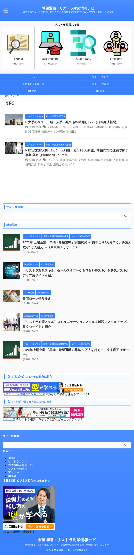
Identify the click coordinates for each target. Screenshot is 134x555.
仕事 (102, 91)
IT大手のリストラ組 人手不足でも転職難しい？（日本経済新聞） (72, 122)
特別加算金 (45, 164)
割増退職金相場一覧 (33, 84)
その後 (82, 159)
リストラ (65, 127)
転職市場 (63, 131)
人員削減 (118, 159)
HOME (33, 77)
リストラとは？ (100, 77)
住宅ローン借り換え (37, 298)
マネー (35, 91)
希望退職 (114, 127)
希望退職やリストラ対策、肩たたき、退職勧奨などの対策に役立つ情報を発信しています (67, 545)
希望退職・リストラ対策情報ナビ (68, 8)
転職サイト (49, 131)
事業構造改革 (68, 159)
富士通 (36, 131)
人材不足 (53, 127)
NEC (73, 131)
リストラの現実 (100, 84)
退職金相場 (60, 164)
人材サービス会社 (84, 127)
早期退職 (101, 127)
